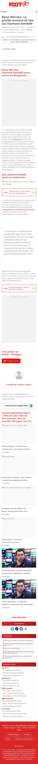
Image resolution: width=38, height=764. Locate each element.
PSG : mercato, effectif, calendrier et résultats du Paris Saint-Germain (18, 657)
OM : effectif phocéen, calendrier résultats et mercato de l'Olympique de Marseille (18, 652)
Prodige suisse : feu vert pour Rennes (12, 675)
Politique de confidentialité (23, 739)
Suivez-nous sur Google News (16, 406)
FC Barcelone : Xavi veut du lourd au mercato (12, 540)
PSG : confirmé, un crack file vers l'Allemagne (14, 696)
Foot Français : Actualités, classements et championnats (18, 640)
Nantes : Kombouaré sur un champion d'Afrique (15, 713)
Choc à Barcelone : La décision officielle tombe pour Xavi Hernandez (17, 602)
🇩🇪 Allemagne (7, 688)
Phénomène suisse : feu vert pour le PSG (13, 673)
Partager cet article (13, 361)
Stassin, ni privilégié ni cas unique (11, 685)
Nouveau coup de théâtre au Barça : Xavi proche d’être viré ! (15, 509)
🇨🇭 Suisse (6, 668)
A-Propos (26, 734)
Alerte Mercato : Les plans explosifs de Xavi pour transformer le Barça (16, 571)
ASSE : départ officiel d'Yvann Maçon (12, 706)
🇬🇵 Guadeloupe (8, 698)
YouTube (24, 728)
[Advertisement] (19, 103)
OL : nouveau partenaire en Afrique (12, 711)
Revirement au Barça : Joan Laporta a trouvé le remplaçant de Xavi (16, 478)
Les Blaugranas (16, 139)
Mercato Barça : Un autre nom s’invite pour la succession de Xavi (16, 447)
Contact (7, 739)
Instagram (13, 728)
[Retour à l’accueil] (19, 4)
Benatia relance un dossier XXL (11, 680)
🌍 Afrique (6, 709)
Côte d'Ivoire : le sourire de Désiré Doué (13, 716)
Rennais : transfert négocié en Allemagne (13, 693)
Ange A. (28, 384)
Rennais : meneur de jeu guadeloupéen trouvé (14, 703)
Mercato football (21, 725)
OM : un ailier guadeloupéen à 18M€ (12, 700)
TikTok (19, 728)
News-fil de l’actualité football (11, 648)
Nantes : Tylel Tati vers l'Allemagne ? (12, 690)
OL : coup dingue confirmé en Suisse (12, 670)
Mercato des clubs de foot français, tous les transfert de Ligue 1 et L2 (18, 644)
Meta (7, 728)
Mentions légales (14, 734)
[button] (36, 11)
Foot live (12, 725)
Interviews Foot (31, 725)
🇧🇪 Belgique (7, 678)
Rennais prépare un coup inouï (10, 683)
